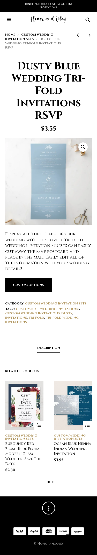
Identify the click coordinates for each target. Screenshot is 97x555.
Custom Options (28, 285)
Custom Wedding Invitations (32, 313)
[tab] (48, 348)
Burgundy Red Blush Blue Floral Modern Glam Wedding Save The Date (23, 453)
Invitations (16, 318)
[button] (9, 19)
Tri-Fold (36, 318)
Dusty (66, 313)
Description (48, 348)
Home (10, 35)
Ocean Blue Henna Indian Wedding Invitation (72, 448)
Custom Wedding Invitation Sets (29, 37)
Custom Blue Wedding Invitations (47, 309)
